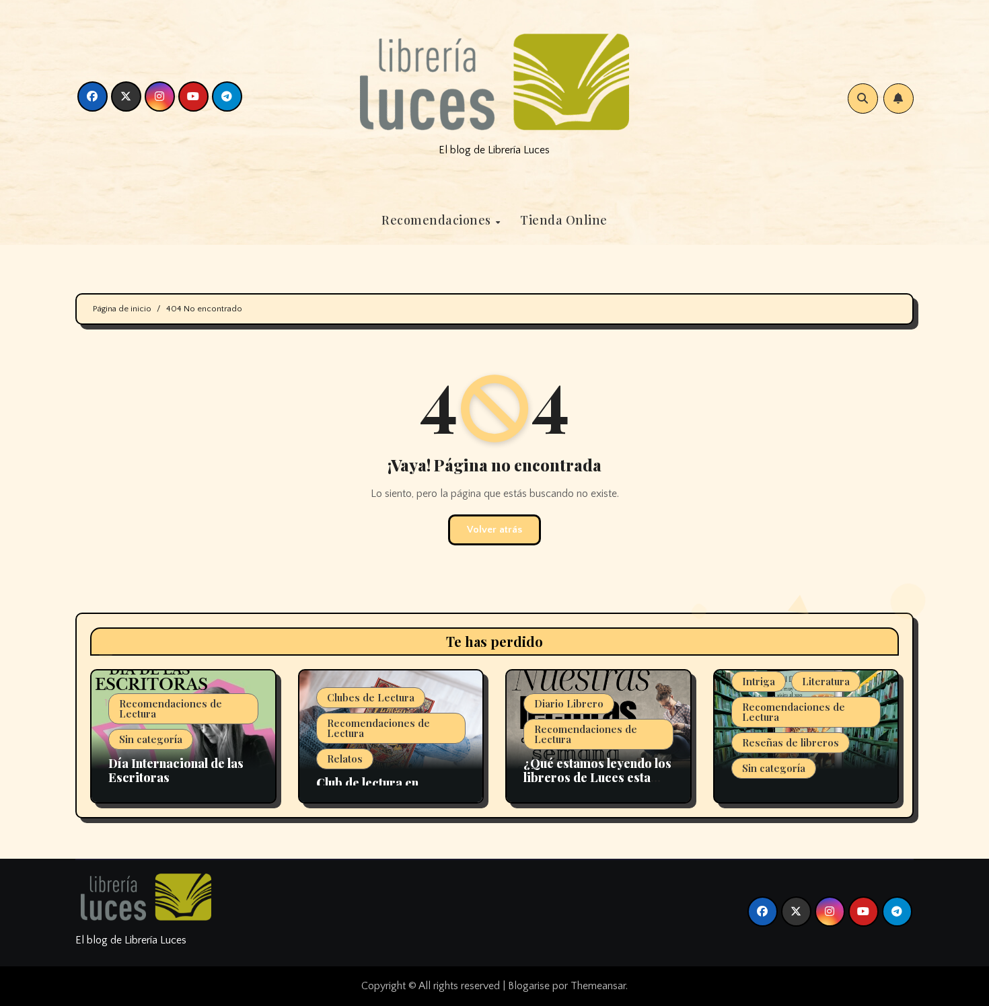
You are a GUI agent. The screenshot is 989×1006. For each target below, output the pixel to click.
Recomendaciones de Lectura (170, 708)
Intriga (758, 681)
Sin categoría (150, 739)
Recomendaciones (437, 220)
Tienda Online (564, 220)
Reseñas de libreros (790, 742)
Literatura (826, 681)
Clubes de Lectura (370, 697)
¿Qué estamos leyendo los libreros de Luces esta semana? (597, 777)
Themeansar (598, 986)
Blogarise (529, 986)
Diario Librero (568, 703)
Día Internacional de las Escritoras (176, 770)
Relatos (345, 758)
